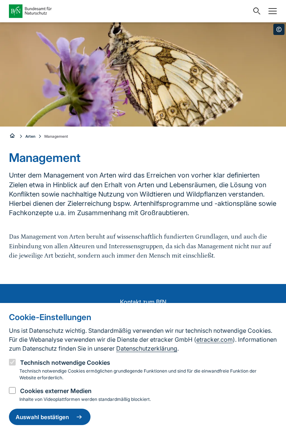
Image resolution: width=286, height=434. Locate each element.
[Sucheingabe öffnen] (255, 11)
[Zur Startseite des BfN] (129, 11)
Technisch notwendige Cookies (65, 362)
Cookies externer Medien (56, 391)
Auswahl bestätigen (42, 417)
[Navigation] (270, 11)
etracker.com (214, 339)
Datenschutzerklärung (146, 348)
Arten (30, 136)
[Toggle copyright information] (279, 29)
